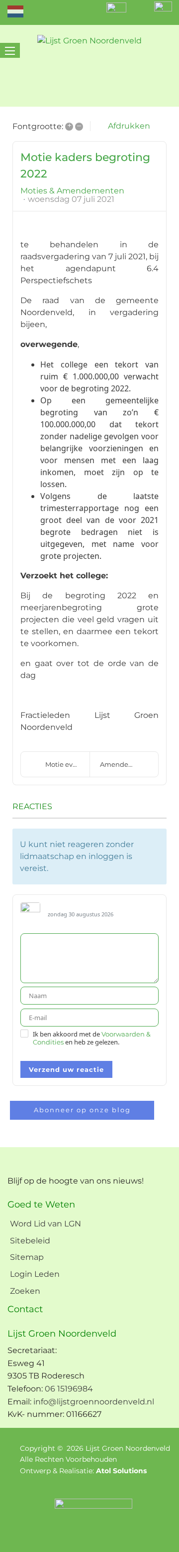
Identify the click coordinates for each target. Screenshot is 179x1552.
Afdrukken (129, 126)
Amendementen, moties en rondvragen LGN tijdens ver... (129, 764)
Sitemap (27, 1257)
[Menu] (10, 50)
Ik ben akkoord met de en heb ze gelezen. (92, 1038)
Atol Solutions (121, 1470)
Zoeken (25, 1291)
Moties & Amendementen (72, 191)
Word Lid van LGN (45, 1223)
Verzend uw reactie (66, 1069)
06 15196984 (69, 1388)
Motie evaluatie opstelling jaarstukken (67, 764)
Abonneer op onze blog (82, 1110)
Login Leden (35, 1274)
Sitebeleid (30, 1240)
